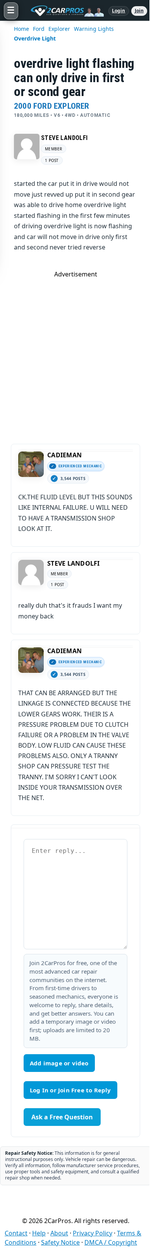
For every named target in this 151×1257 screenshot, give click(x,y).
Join (139, 10)
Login (118, 10)
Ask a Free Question (62, 1117)
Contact (16, 1233)
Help (39, 1233)
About (59, 1233)
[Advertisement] (75, 353)
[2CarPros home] (63, 10)
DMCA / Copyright (110, 1242)
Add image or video (59, 1063)
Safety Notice (60, 1242)
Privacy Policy (92, 1233)
